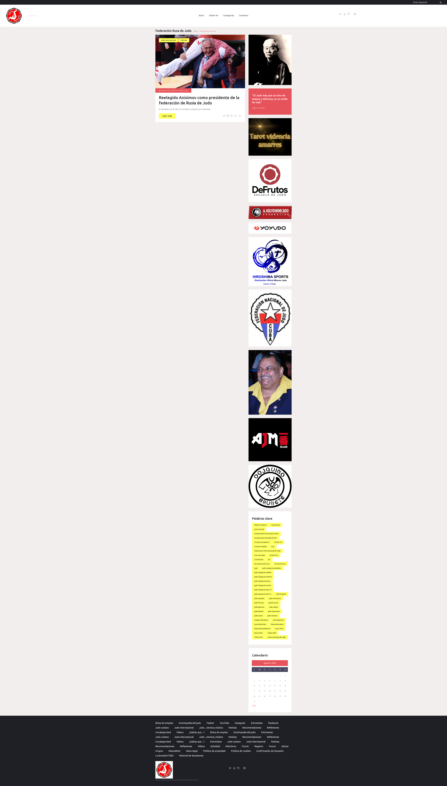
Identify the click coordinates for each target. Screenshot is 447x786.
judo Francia (259, 603)
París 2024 (279, 629)
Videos (180, 732)
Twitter (210, 723)
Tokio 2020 (272, 633)
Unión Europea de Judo (277, 637)
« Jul (253, 705)
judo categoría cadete (262, 572)
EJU (272, 546)
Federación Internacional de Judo (267, 551)
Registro (258, 746)
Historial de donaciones (191, 755)
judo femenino (275, 598)
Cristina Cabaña (260, 546)
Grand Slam (258, 560)
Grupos (159, 751)
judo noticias (272, 616)
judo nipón (258, 616)
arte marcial (259, 529)
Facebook (273, 723)
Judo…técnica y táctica (211, 727)
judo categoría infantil (263, 577)
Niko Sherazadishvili (262, 629)
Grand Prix (274, 555)
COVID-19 (278, 542)
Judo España (281, 594)
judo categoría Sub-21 (262, 594)
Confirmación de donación (270, 751)
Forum (245, 746)
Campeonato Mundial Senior (265, 538)
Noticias (184, 40)
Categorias (228, 15)
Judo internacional (168, 40)
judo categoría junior (262, 581)
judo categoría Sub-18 (262, 590)
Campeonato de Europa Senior (266, 534)
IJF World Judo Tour (262, 564)
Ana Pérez (275, 525)
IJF (269, 560)
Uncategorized (163, 732)
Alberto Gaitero (260, 525)
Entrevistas (257, 723)
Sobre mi (213, 15)
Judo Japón (273, 607)
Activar (285, 746)
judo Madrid (258, 611)
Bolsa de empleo (164, 723)
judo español (259, 598)
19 (264, 691)
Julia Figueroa (278, 620)
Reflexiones (273, 727)
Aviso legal (192, 751)
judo (256, 568)
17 (254, 691)
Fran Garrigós (259, 555)
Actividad (215, 746)
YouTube (224, 723)
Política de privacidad (214, 751)
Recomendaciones (251, 727)
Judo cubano (162, 727)
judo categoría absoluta (271, 568)
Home (196, 31)
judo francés (273, 603)
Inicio (201, 15)
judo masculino (274, 611)
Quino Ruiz (258, 633)
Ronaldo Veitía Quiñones (169, 90)
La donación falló (164, 755)
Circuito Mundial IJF (261, 542)
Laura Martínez (260, 624)
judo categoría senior (262, 585)
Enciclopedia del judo (190, 723)
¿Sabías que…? (197, 732)
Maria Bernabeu (277, 624)
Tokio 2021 (258, 637)
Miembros (231, 746)
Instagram (240, 723)
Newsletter (175, 751)
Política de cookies (241, 751)
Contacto (243, 15)
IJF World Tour (280, 564)
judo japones (259, 607)
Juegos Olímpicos (261, 620)
